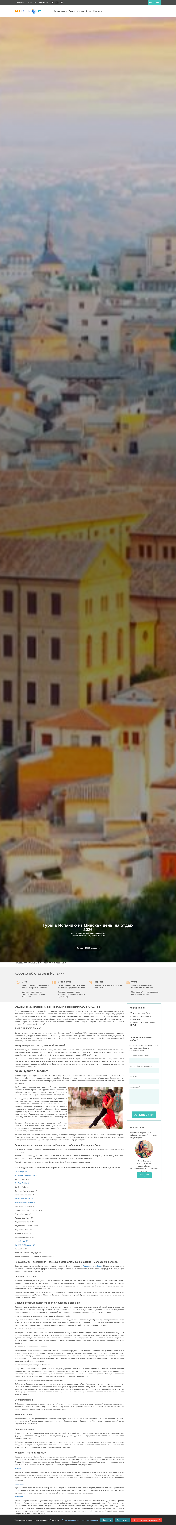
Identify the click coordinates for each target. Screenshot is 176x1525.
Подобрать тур (144, 1175)
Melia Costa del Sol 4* (24, 1199)
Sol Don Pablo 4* (23, 1183)
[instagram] (57, 2)
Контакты (97, 11)
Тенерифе (87, 1266)
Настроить (106, 1520)
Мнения (80, 11)
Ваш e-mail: (133, 1077)
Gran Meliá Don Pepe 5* (25, 1202)
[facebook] (52, 2)
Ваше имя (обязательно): (139, 1056)
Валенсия (19, 1497)
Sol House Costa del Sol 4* (27, 1175)
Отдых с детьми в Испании (141, 1013)
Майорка (98, 1266)
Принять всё (122, 1520)
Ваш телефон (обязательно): (140, 1066)
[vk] (61, 2)
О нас (88, 11)
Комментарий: (134, 1087)
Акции (72, 11)
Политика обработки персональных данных (80, 1520)
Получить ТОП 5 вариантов (88, 948)
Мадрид (18, 1468)
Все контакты (154, 3)
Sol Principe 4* (21, 1172)
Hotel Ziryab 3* (21, 1241)
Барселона (19, 1484)
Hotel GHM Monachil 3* (25, 1245)
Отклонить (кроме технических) (146, 1520)
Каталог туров (60, 11)
